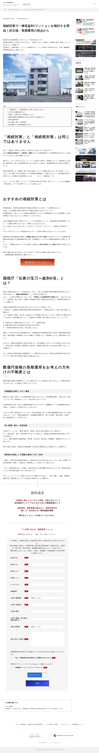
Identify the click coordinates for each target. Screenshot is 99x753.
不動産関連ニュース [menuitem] (78, 724)
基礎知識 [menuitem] (23, 724)
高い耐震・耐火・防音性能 (17, 122)
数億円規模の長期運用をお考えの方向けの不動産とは (26, 117)
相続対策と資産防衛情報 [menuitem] (35, 724)
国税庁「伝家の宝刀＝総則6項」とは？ (21, 114)
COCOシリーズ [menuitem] (64, 724)
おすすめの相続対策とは (16, 112)
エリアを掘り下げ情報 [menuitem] (51, 724)
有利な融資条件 (13, 119)
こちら (34, 664)
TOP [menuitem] (16, 724)
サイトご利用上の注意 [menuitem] (55, 742)
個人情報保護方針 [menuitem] (43, 742)
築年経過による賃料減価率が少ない (20, 124)
